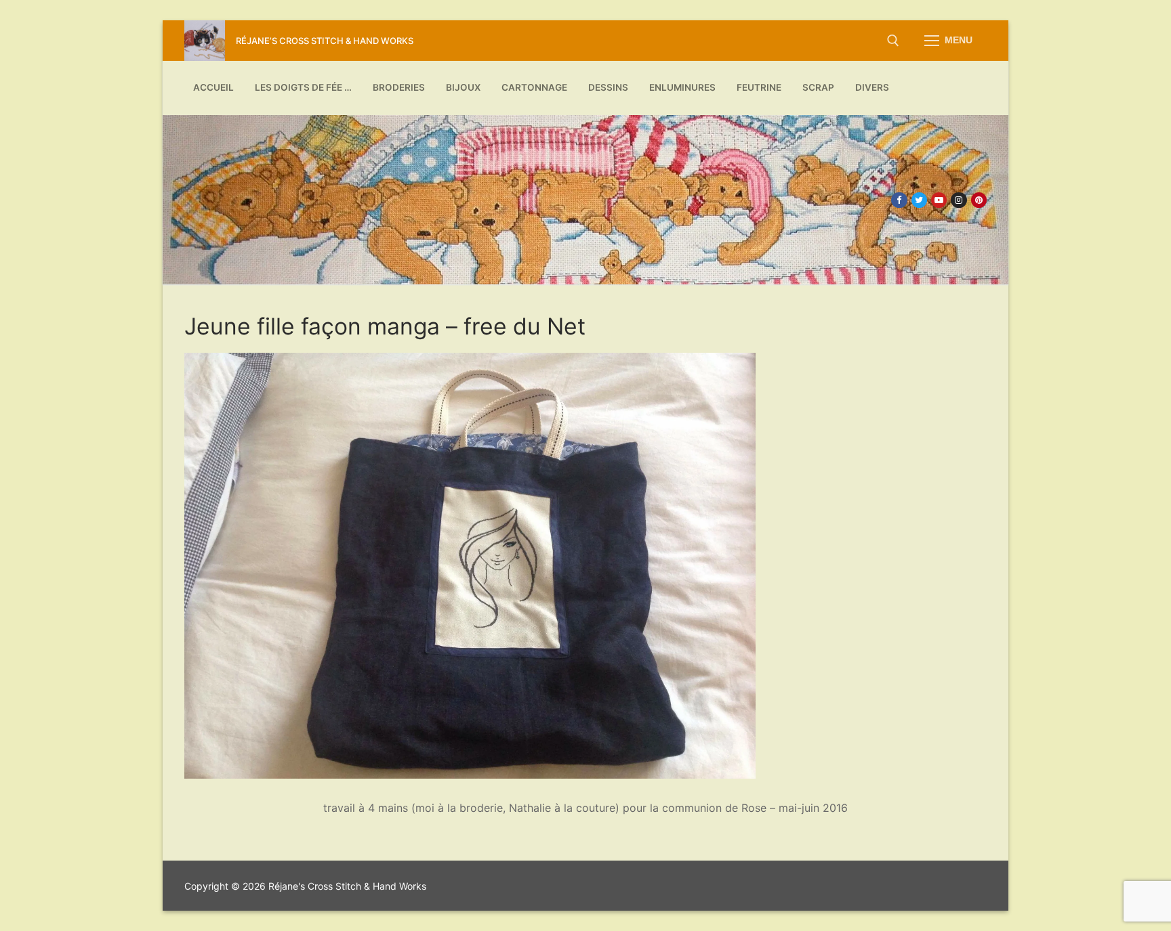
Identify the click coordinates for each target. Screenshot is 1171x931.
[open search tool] (893, 41)
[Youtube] (939, 200)
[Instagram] (958, 200)
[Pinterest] (979, 200)
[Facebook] (899, 200)
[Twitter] (919, 200)
